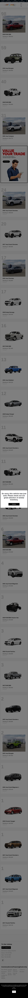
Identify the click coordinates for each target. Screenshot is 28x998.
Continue (14, 504)
